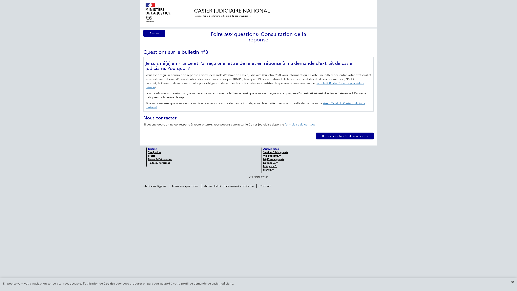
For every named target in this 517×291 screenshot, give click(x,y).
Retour (154, 33)
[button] (512, 282)
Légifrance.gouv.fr (273, 159)
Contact (265, 186)
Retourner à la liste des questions (345, 136)
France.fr (268, 169)
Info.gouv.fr (270, 166)
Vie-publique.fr (272, 155)
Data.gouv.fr (270, 162)
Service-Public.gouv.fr (275, 152)
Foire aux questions (185, 186)
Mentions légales (154, 186)
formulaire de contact (300, 124)
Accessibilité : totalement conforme (229, 186)
